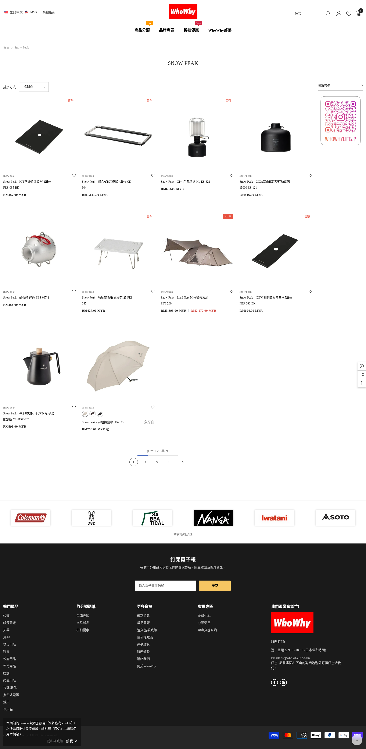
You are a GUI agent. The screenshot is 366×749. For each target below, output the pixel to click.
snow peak (21, 47)
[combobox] (309, 13)
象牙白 (85, 414)
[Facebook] (274, 682)
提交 (215, 585)
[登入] (338, 13)
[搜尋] (313, 13)
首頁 (6, 47)
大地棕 (92, 414)
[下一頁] (182, 462)
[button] (34, 87)
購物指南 (49, 12)
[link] (340, 120)
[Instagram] (283, 682)
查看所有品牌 (183, 534)
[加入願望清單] (74, 176)
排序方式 (9, 87)
